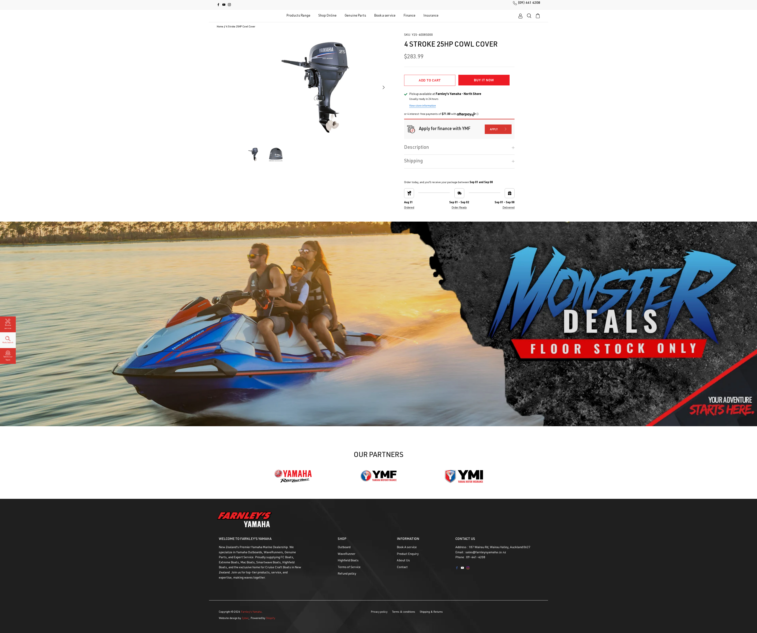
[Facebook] (218, 4)
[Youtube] (223, 4)
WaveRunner (346, 554)
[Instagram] (229, 4)
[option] (315, 87)
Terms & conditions (403, 612)
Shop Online (327, 16)
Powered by (263, 618)
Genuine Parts (355, 16)
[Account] (520, 16)
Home (220, 27)
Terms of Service (349, 567)
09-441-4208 (475, 557)
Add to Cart (430, 80)
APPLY (494, 129)
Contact (402, 567)
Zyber (245, 618)
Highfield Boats (348, 560)
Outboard (344, 547)
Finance (409, 16)
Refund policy (347, 574)
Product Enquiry (408, 554)
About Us (403, 560)
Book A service (407, 547)
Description (416, 147)
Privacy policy (379, 612)
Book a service (384, 16)
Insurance (430, 16)
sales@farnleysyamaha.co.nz (485, 552)
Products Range (298, 16)
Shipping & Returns (431, 612)
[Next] (383, 87)
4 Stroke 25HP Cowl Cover (240, 27)
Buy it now (484, 80)
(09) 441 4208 (529, 3)
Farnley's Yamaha (251, 612)
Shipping (413, 161)
